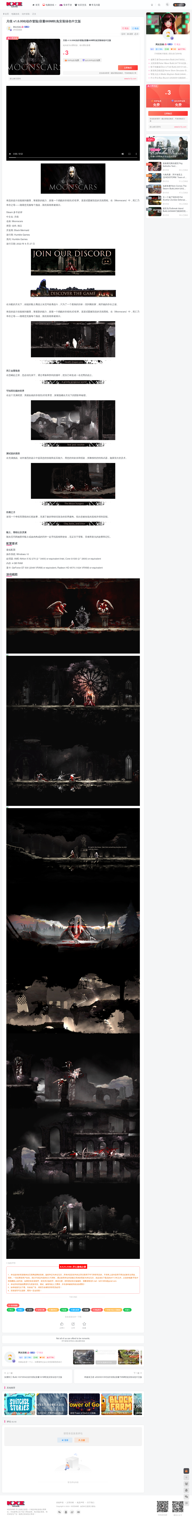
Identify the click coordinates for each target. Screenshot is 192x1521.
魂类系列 (165, 233)
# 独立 (20, 1309)
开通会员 (180, 5)
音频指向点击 (171, 241)
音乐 (161, 249)
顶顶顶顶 (159, 263)
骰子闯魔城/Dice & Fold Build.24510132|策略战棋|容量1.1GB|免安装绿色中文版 (169, 66)
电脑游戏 (15, 13)
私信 (137, 28)
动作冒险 (26, 13)
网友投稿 (17, 26)
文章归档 (70, 1502)
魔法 (157, 233)
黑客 (173, 229)
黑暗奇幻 (159, 229)
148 (43, 1357)
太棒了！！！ (161, 271)
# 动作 (29, 1309)
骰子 (151, 237)
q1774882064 (161, 303)
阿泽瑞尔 (159, 285)
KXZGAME (75, 1506)
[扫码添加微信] (186, 1497)
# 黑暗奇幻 (53, 1309)
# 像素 (86, 1309)
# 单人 (11, 1309)
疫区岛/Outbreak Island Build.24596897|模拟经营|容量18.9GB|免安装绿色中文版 (175, 211)
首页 (6, 13)
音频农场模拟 (174, 245)
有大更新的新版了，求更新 (167, 328)
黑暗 (167, 229)
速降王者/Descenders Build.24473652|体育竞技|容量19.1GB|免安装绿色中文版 (169, 59)
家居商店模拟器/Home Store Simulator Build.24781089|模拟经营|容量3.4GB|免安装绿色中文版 (169, 70)
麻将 (179, 229)
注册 (83, 1440)
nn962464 (160, 259)
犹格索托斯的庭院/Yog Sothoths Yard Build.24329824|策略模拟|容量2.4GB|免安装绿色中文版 (175, 167)
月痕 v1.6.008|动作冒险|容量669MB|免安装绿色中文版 (43, 21)
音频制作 (162, 245)
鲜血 (151, 233)
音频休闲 (153, 249)
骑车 (157, 237)
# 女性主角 (40, 1309)
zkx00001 (160, 325)
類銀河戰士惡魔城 (156, 241)
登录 (66, 1440)
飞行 (175, 237)
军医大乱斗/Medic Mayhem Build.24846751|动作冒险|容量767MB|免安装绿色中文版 (169, 74)
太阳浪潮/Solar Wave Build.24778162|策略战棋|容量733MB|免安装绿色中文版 (169, 63)
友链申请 (60, 1502)
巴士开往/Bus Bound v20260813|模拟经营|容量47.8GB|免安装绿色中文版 (169, 77)
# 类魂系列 (97, 1309)
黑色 (151, 229)
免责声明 (80, 1502)
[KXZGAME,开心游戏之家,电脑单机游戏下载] (16, 1503)
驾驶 (163, 237)
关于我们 (90, 1502)
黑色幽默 (168, 225)
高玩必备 (174, 233)
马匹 (169, 237)
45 (37, 1357)
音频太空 (153, 245)
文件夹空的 (160, 297)
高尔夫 (183, 233)
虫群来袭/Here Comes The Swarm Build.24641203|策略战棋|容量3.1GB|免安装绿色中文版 (175, 190)
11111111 (160, 306)
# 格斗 (127, 1309)
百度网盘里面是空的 (164, 289)
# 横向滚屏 (75, 1309)
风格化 (182, 237)
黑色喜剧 (178, 225)
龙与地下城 (154, 225)
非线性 (167, 249)
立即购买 (128, 67)
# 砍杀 (64, 1309)
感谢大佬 (159, 280)
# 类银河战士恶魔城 (113, 1309)
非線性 (175, 249)
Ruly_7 (159, 268)
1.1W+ (28, 1357)
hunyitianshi (161, 311)
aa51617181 (161, 294)
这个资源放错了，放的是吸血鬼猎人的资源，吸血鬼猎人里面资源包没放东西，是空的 (171, 317)
